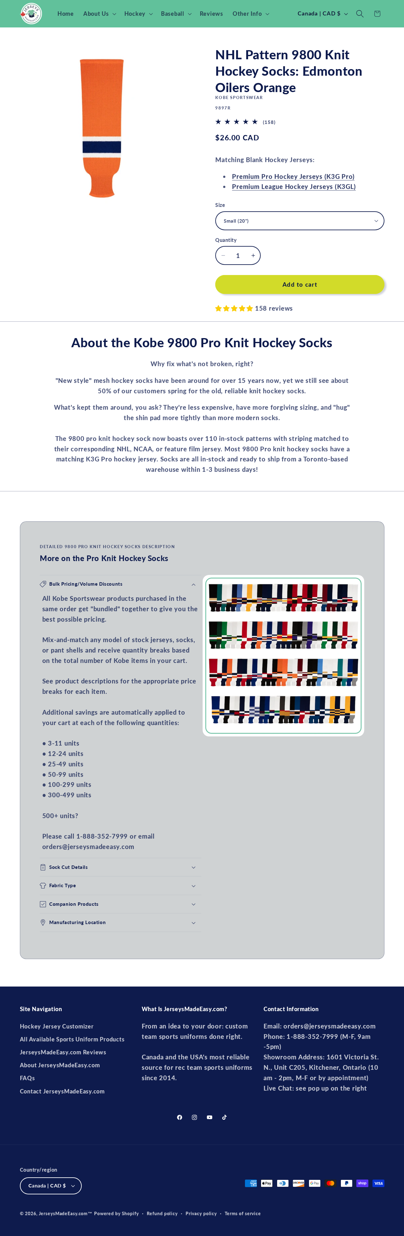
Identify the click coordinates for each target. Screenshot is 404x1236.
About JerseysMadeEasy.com (60, 1065)
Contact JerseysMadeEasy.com (62, 1091)
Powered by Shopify (116, 1213)
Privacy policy (201, 1213)
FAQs (27, 1078)
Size (220, 205)
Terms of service (243, 1213)
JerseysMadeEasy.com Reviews (63, 1052)
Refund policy (162, 1213)
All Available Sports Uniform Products (72, 1039)
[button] (99, 14)
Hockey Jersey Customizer (57, 1026)
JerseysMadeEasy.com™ (66, 1213)
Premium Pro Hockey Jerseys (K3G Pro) (293, 176)
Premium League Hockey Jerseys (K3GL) (294, 186)
